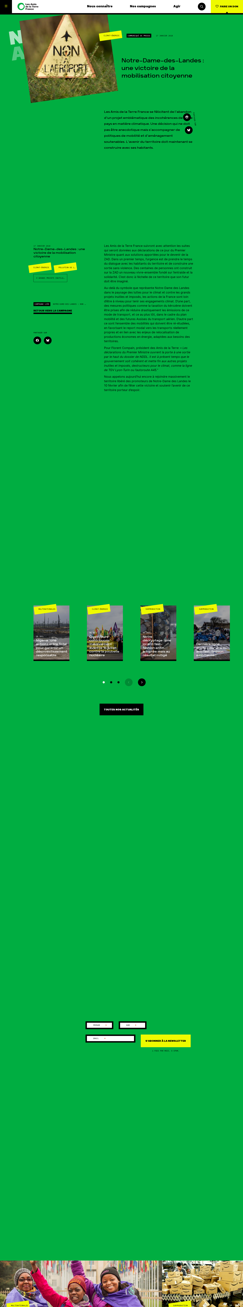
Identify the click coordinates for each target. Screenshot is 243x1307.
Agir (176, 6)
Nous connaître (99, 6)
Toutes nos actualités (121, 709)
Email (99, 1038)
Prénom (100, 1025)
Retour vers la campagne (52, 310)
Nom (131, 1025)
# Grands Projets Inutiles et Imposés (51, 278)
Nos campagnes (143, 6)
